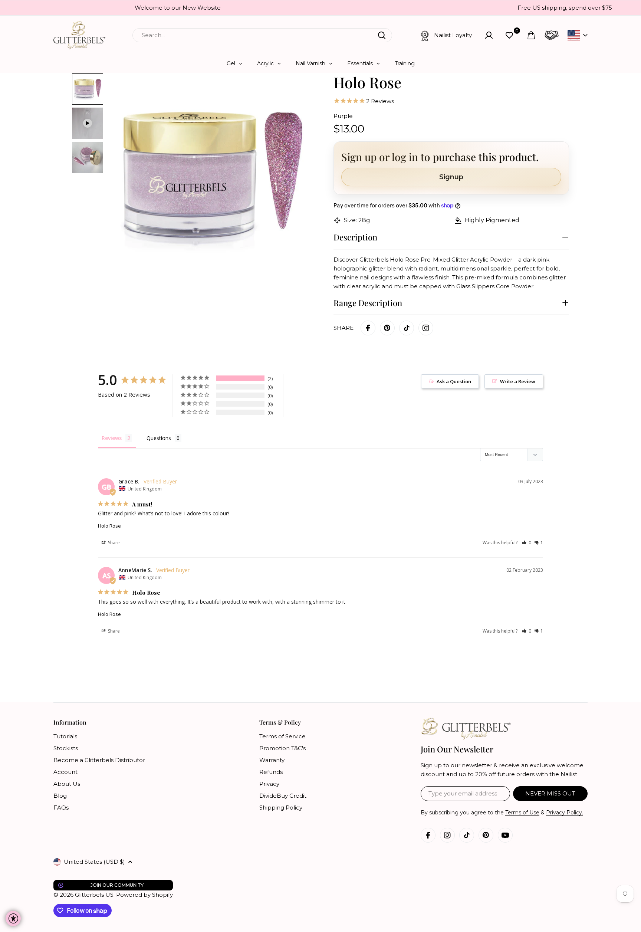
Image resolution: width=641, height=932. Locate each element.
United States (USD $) (94, 861)
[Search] (381, 35)
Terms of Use (522, 812)
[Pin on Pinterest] (387, 328)
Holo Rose (109, 525)
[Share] (425, 328)
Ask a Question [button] (454, 381)
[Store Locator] (552, 35)
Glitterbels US (94, 894)
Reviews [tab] (112, 438)
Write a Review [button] (517, 381)
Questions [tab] (159, 438)
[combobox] (262, 35)
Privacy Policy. (564, 812)
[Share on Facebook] (368, 328)
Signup (451, 177)
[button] (526, 542)
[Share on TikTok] (406, 328)
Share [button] (113, 542)
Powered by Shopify (144, 894)
